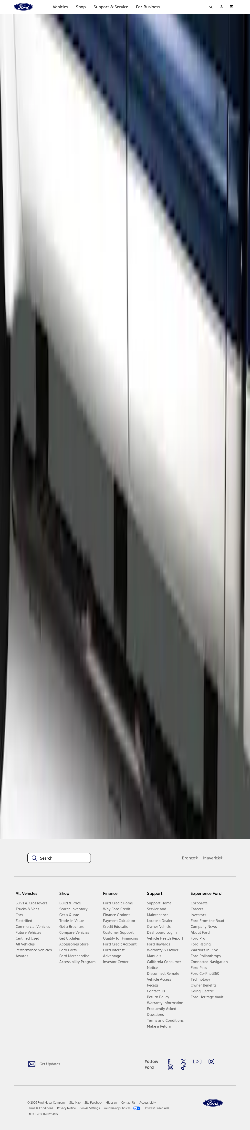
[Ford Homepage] (213, 1103)
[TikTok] (183, 1067)
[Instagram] (211, 1061)
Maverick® (213, 858)
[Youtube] (197, 1061)
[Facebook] (170, 1061)
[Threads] (170, 1067)
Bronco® (190, 858)
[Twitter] (183, 1061)
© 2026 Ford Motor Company (46, 1102)
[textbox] (59, 858)
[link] (75, 1102)
